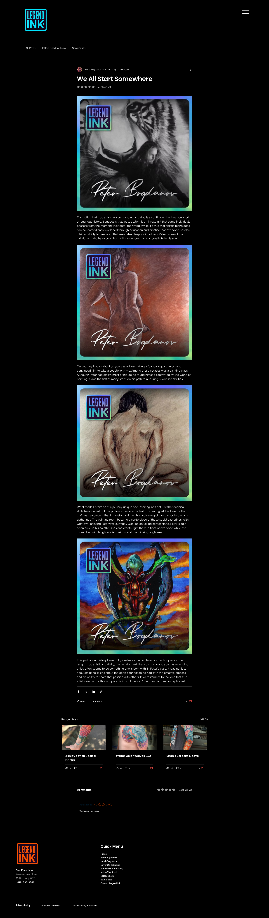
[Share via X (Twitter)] (86, 691)
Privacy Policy (23, 905)
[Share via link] (101, 691)
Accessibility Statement (85, 905)
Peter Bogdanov (109, 857)
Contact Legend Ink (110, 883)
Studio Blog (106, 879)
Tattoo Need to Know (54, 48)
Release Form (107, 876)
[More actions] (190, 70)
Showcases (78, 48)
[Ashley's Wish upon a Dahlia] (84, 737)
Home (104, 854)
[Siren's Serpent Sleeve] (185, 737)
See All (204, 719)
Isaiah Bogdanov (109, 861)
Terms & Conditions (50, 905)
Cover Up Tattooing (110, 865)
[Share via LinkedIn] (93, 691)
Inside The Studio (109, 872)
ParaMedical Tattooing (112, 868)
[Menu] (245, 11)
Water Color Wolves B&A (133, 756)
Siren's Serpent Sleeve (182, 756)
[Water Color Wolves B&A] (134, 737)
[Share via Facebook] (78, 691)
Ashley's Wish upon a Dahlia (80, 758)
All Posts (30, 48)
